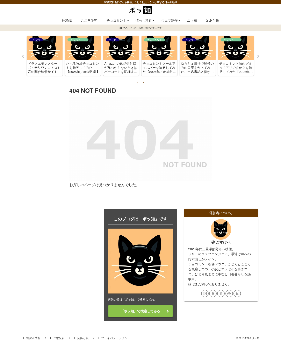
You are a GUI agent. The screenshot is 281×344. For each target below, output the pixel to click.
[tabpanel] (45, 56)
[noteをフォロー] (221, 293)
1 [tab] (137, 82)
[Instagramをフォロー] (205, 293)
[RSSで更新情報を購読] (237, 293)
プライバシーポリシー (115, 338)
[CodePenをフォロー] (229, 293)
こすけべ (223, 242)
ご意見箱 (59, 338)
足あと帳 (83, 338)
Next (258, 56)
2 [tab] (144, 82)
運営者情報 (33, 338)
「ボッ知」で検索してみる (140, 311)
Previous (23, 56)
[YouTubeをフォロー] (213, 293)
